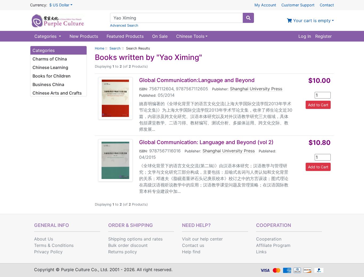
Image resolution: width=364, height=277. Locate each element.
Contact (327, 5)
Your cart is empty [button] (311, 20)
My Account (265, 5)
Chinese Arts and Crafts (57, 93)
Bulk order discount (128, 245)
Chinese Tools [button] (190, 36)
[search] (248, 18)
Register (323, 36)
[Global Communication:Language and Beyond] (115, 98)
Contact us (193, 245)
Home (99, 48)
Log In (304, 36)
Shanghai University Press (256, 88)
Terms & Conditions (54, 245)
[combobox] (176, 18)
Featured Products (125, 36)
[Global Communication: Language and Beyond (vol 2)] (115, 160)
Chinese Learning (50, 67)
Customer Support (297, 5)
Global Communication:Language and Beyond (197, 80)
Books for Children (52, 76)
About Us (43, 239)
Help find (191, 251)
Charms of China (50, 59)
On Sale (160, 36)
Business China (48, 84)
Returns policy (122, 251)
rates (157, 239)
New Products (84, 36)
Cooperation (268, 239)
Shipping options (125, 239)
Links (261, 251)
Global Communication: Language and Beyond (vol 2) (206, 142)
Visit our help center (202, 239)
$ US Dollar (59, 5)
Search (115, 48)
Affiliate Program (273, 245)
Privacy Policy (48, 251)
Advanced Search (124, 25)
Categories (46, 36)
